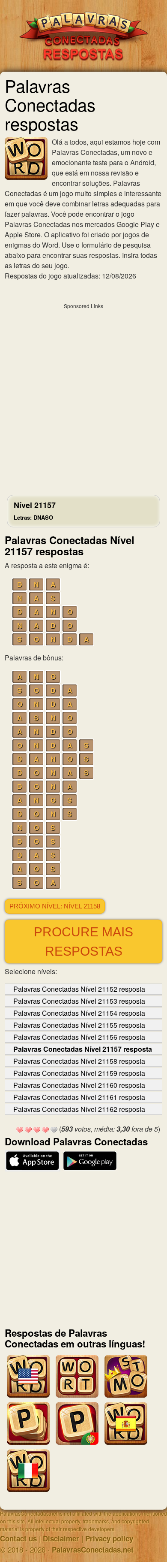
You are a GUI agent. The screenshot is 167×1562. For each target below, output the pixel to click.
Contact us (18, 1538)
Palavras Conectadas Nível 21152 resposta (79, 989)
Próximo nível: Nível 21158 (54, 906)
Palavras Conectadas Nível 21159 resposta (79, 1073)
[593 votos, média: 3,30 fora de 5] (19, 1129)
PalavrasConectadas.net (93, 1549)
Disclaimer (61, 1538)
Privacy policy (109, 1538)
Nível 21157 (35, 510)
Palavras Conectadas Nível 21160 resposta (79, 1085)
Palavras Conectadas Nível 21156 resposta (79, 1037)
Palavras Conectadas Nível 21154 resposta (79, 1013)
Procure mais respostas (83, 941)
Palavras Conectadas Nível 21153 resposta (79, 1001)
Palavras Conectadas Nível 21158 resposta (79, 1061)
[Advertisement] (83, 397)
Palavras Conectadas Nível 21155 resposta (79, 1025)
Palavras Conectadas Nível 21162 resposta (79, 1109)
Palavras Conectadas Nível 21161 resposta (79, 1097)
